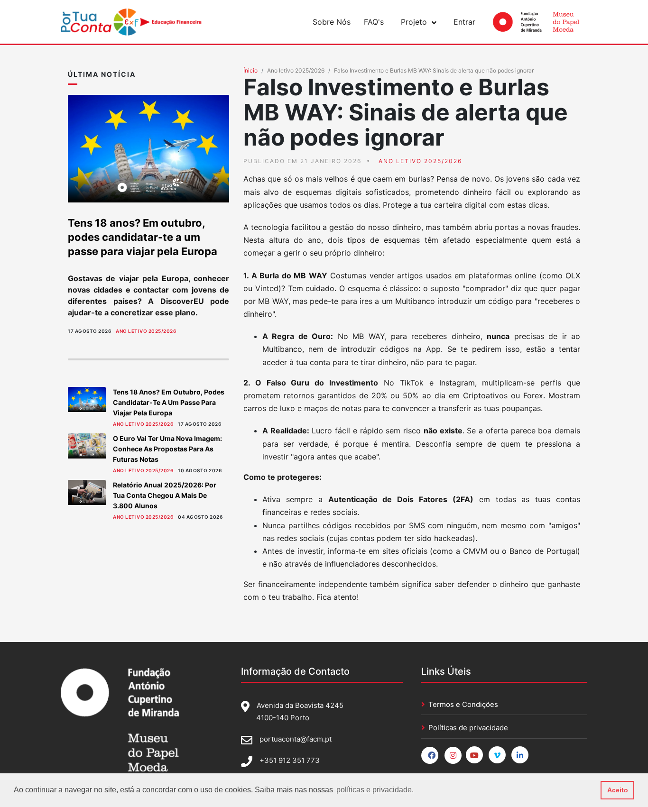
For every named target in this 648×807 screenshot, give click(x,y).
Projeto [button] (414, 22)
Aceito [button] (617, 790)
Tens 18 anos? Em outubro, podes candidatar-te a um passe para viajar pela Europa (142, 237)
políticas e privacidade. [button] (375, 790)
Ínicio (250, 70)
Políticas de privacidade (468, 727)
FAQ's (374, 22)
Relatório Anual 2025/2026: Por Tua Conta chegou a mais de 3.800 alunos (164, 495)
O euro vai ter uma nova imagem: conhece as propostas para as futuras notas (167, 448)
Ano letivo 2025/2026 (146, 331)
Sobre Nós (332, 22)
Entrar (464, 22)
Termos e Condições (463, 704)
